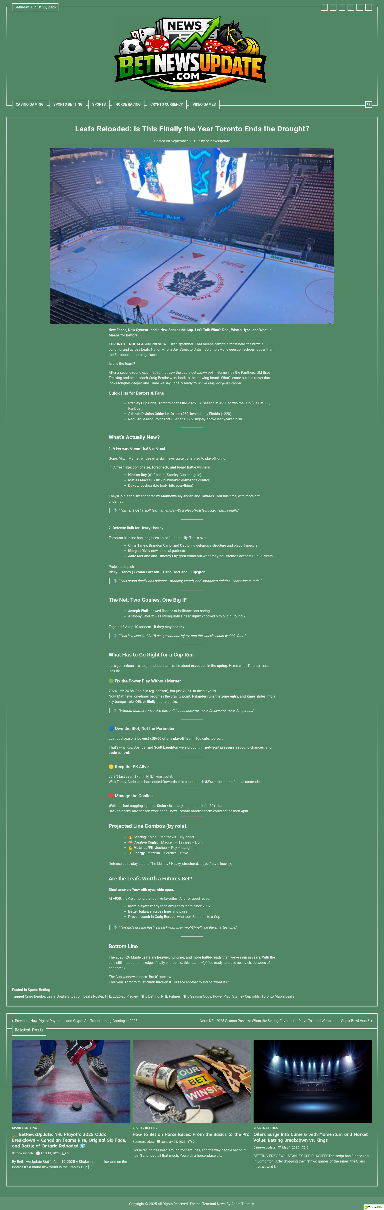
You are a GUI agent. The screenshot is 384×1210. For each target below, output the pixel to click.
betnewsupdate (218, 141)
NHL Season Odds (196, 996)
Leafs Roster (93, 996)
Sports (99, 104)
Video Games (204, 104)
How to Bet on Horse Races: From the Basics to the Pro (191, 1134)
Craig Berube (35, 996)
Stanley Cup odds (246, 996)
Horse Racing (128, 104)
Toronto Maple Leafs (278, 996)
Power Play (221, 996)
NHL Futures (171, 996)
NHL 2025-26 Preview (122, 996)
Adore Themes (242, 1204)
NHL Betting (149, 996)
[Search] (368, 104)
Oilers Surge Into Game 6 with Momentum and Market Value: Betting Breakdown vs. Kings (311, 1137)
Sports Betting (67, 104)
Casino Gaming (30, 104)
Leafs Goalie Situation (64, 996)
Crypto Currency (166, 104)
